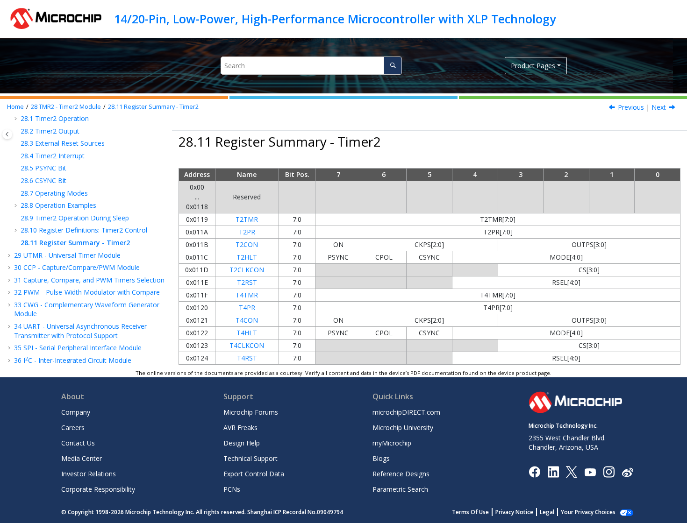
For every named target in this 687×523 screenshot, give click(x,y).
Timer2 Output (50, 131)
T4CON (247, 320)
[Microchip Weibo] (627, 472)
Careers (73, 427)
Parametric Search (400, 489)
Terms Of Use (470, 512)
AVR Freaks (240, 427)
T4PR (247, 307)
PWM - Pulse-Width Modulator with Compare (87, 292)
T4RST (247, 357)
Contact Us (78, 442)
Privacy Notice (514, 512)
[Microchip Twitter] (571, 471)
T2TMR (247, 219)
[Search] (393, 66)
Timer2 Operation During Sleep (75, 217)
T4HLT (246, 332)
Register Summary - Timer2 (153, 107)
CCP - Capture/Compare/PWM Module (77, 267)
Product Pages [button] (533, 65)
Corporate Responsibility (98, 489)
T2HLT (246, 257)
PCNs (231, 489)
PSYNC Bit (43, 167)
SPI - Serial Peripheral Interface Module (78, 347)
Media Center (81, 458)
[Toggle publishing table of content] (7, 134)
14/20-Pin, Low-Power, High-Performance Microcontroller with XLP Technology (335, 19)
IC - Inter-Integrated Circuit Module (72, 360)
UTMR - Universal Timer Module (67, 255)
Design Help (241, 442)
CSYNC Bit (43, 180)
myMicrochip (391, 442)
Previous (631, 107)
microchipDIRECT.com (406, 412)
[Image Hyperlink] (590, 472)
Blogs (381, 458)
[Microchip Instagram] (609, 471)
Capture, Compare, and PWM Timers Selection (89, 280)
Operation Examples (58, 205)
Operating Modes (54, 193)
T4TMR (247, 294)
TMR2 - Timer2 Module (66, 107)
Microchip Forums (250, 412)
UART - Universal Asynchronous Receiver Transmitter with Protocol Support (80, 331)
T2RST (247, 282)
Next (658, 107)
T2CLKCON (246, 269)
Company (75, 412)
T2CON (247, 244)
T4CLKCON (246, 345)
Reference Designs (400, 473)
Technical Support (250, 458)
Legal (547, 512)
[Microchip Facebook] (534, 471)
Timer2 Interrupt (53, 155)
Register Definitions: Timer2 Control (84, 230)
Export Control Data (253, 473)
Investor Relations (88, 473)
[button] (17, 131)
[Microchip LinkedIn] (553, 471)
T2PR (247, 231)
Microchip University (402, 427)
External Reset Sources (63, 143)
